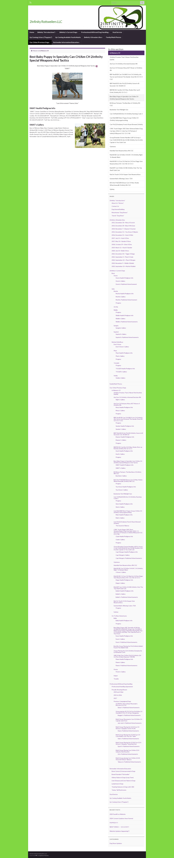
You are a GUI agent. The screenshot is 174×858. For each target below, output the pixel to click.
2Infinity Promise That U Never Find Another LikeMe (124, 58)
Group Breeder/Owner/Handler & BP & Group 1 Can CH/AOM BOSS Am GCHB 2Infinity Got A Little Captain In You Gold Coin (126, 140)
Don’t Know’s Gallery (122, 347)
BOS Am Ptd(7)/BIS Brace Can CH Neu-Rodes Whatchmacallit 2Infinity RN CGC (124, 184)
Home (32, 32)
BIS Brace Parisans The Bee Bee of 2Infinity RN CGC (125, 104)
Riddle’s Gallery (120, 318)
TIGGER (116, 363)
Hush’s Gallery (120, 454)
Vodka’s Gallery (120, 378)
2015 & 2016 (118, 695)
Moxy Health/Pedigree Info (124, 407)
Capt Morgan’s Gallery (123, 555)
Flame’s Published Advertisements (126, 665)
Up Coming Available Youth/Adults (68, 37)
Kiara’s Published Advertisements (128, 731)
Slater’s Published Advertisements (129, 707)
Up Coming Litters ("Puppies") (41, 37)
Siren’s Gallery (120, 507)
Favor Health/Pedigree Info (124, 636)
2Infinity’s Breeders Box (93, 37)
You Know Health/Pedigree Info (126, 487)
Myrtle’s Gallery (120, 297)
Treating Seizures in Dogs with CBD (123, 787)
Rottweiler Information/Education (66, 42)
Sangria (116, 325)
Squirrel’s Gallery (121, 334)
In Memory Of (44, 51)
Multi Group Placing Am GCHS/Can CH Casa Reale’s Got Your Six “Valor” (128, 735)
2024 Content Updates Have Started (121, 818)
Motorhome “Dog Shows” (120, 212)
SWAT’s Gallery (37, 125)
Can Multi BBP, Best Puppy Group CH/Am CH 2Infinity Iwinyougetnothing (124, 119)
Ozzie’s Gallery (120, 539)
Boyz (113, 273)
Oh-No (116, 307)
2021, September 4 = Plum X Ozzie (122, 257)
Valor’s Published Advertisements (128, 738)
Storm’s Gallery (120, 281)
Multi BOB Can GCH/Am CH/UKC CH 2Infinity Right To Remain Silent (126, 156)
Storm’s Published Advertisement (126, 284)
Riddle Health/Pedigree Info (124, 315)
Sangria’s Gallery (121, 328)
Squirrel (116, 332)
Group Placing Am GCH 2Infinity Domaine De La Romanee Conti (128, 651)
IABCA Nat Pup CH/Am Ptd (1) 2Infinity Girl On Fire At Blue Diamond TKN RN (127, 656)
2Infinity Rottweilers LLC (46, 22)
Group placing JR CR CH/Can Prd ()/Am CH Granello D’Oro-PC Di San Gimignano (129, 712)
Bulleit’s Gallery (120, 594)
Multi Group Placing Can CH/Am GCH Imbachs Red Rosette (127, 751)
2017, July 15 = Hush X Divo (120, 238)
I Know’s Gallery (121, 572)
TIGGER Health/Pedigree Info (125, 368)
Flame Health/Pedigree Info (124, 659)
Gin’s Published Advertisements (128, 754)
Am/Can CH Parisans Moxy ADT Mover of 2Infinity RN (126, 69)
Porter (116, 669)
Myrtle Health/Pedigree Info (125, 293)
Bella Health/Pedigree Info (124, 620)
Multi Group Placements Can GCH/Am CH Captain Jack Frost (129, 720)
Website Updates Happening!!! (119, 831)
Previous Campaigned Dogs (122, 701)
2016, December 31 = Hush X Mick (122, 235)
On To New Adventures (119, 616)
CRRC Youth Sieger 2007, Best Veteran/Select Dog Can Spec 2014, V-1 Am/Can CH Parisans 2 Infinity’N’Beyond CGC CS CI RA (126, 131)
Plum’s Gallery (120, 356)
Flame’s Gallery (120, 662)
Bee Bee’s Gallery (121, 476)
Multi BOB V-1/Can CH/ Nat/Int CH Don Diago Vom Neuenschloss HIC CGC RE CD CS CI (126, 163)
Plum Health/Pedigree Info (124, 353)
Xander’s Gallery (121, 429)
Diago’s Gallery (120, 583)
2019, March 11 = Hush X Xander (122, 247)
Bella (115, 618)
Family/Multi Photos (113, 37)
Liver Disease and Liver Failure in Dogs (123, 780)
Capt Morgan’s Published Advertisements (129, 558)
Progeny (118, 303)
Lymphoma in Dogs (117, 784)
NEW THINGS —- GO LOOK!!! (119, 827)
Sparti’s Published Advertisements (129, 746)
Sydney (112, 189)
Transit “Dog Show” (118, 215)
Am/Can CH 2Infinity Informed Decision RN (123, 64)
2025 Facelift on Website (117, 814)
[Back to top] (169, 853)
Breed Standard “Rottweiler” (121, 774)
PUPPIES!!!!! (114, 823)
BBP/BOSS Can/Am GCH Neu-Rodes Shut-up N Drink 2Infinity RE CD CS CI (125, 91)
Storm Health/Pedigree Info (124, 278)
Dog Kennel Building (118, 209)
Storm (116, 275)
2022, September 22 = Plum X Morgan (123, 260)
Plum (115, 350)
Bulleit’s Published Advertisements (127, 597)
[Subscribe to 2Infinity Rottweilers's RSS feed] (31, 2)
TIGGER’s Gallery (121, 372)
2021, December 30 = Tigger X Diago (123, 254)
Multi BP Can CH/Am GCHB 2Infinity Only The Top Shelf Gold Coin (126, 169)
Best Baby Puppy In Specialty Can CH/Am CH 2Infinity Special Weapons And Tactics (124, 98)
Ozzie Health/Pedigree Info (124, 536)
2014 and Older (118, 692)
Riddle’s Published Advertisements (127, 322)
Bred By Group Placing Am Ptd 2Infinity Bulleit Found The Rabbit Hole (128, 646)
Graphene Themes (43, 855)
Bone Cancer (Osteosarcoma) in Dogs (123, 771)
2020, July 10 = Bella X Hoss (120, 251)
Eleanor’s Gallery (121, 440)
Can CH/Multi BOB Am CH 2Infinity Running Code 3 (126, 114)
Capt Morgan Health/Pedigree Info (127, 552)
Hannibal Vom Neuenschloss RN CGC (121, 151)
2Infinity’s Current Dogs (68, 32)
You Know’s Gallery (122, 490)
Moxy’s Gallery (120, 410)
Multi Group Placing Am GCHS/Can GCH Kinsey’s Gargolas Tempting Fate (128, 743)
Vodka (116, 375)
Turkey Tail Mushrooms (119, 790)
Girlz (113, 289)
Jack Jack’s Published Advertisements (130, 723)
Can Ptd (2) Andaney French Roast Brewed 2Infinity (126, 124)
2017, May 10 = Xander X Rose (121, 241)
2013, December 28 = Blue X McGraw (123, 226)
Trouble (116, 679)
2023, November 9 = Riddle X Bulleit (123, 263)
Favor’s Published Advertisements (126, 642)
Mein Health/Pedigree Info (124, 515)
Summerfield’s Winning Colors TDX (121, 178)
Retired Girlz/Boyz (117, 342)
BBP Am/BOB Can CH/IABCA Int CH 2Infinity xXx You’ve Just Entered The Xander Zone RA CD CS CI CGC (126, 77)
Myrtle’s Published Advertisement (126, 300)
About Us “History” (118, 203)
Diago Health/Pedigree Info (124, 580)
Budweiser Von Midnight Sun (119, 110)
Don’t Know (117, 344)
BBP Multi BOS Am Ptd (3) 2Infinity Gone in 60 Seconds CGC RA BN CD (124, 85)
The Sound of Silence (122, 525)
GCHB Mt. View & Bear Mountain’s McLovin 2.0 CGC (126, 704)
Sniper (116, 676)
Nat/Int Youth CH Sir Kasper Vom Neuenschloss (125, 174)
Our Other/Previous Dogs (39, 42)
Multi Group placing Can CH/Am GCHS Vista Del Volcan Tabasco (128, 758)
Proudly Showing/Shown (119, 690)
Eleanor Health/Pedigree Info (125, 437)
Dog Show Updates (116, 843)
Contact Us (115, 206)
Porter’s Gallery (121, 672)
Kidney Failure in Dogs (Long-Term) (123, 777)
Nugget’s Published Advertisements (129, 715)
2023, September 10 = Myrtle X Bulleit (124, 266)
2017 (115, 698)
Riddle (116, 310)
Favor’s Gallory (120, 639)
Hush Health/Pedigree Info (124, 451)
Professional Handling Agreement (122, 686)
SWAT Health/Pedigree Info (42, 108)
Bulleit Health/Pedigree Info (124, 591)
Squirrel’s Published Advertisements (127, 337)
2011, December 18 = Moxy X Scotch (123, 222)
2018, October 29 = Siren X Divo (122, 244)
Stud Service (117, 32)
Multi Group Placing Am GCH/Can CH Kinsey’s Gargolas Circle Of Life (127, 727)
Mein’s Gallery (120, 518)
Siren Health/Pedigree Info (124, 504)
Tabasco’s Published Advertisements (129, 762)
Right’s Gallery (120, 399)
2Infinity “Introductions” (46, 32)
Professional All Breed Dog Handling (95, 32)
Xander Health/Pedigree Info (125, 426)
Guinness (113, 146)
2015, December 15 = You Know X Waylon (125, 232)
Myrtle (116, 291)
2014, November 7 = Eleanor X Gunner (124, 229)
